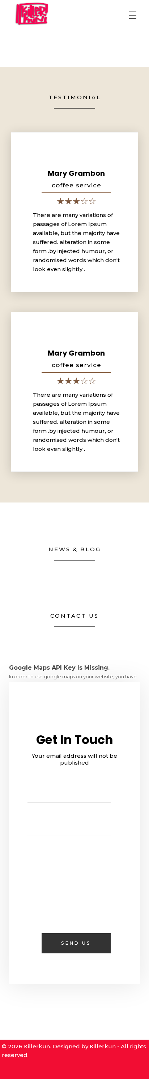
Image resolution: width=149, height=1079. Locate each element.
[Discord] (52, 1069)
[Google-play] (36, 1069)
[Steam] (22, 1069)
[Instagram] (96, 1069)
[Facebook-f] (111, 1069)
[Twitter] (126, 1069)
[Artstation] (82, 1069)
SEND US (76, 943)
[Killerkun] (31, 14)
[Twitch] (66, 1069)
